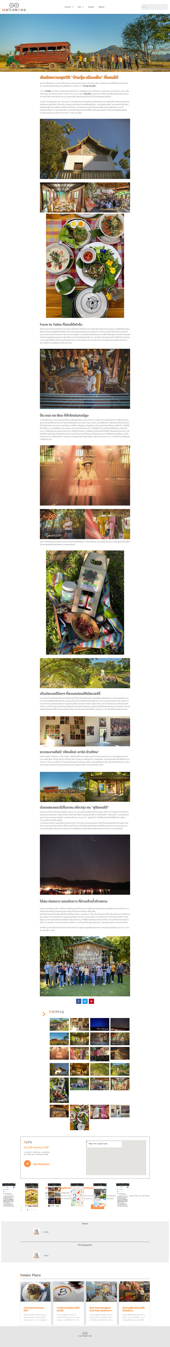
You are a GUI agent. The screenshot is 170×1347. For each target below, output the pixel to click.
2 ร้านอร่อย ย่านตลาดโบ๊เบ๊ (34, 1309)
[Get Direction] (27, 1163)
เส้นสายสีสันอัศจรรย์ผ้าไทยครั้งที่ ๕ (133, 1309)
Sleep (91, 7)
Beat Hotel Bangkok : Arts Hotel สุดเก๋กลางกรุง (100, 1310)
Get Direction (41, 1164)
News (101, 7)
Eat (79, 7)
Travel (67, 7)
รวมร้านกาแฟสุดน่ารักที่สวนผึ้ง (68, 1309)
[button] (27, 1209)
